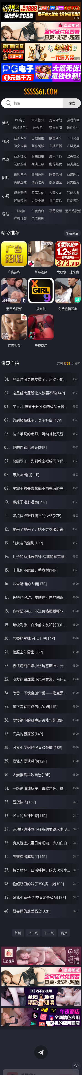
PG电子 (20, 120)
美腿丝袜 (20, 182)
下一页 (49, 933)
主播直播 (55, 146)
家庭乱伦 (37, 192)
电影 (5, 159)
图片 (5, 177)
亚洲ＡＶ (20, 138)
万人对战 (55, 120)
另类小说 (37, 200)
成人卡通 (55, 156)
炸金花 (38, 127)
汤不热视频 (73, 211)
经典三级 (37, 164)
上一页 (33, 933)
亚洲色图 (37, 174)
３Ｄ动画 (73, 138)
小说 (5, 195)
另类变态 (73, 164)
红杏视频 (20, 218)
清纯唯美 (37, 182)
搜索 (72, 103)
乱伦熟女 (55, 164)
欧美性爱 (73, 156)
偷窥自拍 (20, 174)
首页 (18, 933)
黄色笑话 (55, 200)
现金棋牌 (55, 127)
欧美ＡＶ (55, 138)
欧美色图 (55, 174)
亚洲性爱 (20, 156)
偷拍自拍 (37, 156)
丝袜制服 (37, 146)
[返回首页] (76, 1065)
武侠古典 (73, 192)
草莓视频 (55, 211)
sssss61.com (41, 91)
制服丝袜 (20, 164)
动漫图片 (73, 174)
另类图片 (73, 182)
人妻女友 (55, 192)
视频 (5, 141)
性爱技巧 (73, 200)
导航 (5, 214)
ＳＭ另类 (73, 146)
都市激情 (20, 192)
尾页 (64, 933)
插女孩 (20, 211)
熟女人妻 (20, 146)
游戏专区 (73, 120)
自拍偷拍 (37, 138)
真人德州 (37, 120)
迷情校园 (20, 200)
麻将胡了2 (20, 127)
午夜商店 (37, 211)
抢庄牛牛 (73, 127)
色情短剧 (37, 218)
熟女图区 (55, 182)
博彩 (5, 123)
